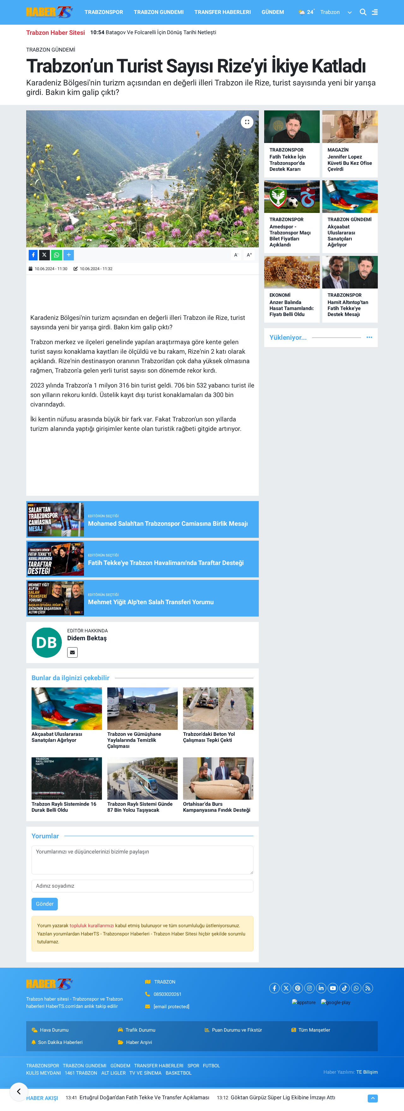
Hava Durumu (54, 1030)
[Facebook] (274, 988)
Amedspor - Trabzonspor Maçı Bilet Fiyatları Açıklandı (290, 236)
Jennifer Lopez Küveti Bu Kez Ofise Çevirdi (350, 163)
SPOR (193, 1066)
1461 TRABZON (81, 1073)
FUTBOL (211, 1066)
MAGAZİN (338, 150)
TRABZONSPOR (104, 12)
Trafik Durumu (140, 1030)
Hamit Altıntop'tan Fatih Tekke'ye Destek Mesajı (348, 308)
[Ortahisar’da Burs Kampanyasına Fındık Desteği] (218, 778)
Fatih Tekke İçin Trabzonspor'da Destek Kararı (288, 163)
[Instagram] (309, 988)
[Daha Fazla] (68, 255)
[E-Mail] (72, 652)
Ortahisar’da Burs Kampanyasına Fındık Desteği (216, 807)
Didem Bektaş (87, 638)
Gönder (45, 904)
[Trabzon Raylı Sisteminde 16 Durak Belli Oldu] (67, 778)
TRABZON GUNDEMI (159, 12)
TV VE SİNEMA (145, 1073)
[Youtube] (333, 988)
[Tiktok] (344, 988)
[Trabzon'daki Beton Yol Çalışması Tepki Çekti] (218, 708)
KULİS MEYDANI (43, 1073)
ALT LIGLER (113, 1073)
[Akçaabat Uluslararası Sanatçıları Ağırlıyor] (67, 708)
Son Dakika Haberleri (60, 1042)
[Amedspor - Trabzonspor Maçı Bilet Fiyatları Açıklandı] (292, 196)
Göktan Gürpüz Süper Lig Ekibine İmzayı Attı (283, 1097)
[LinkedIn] (321, 988)
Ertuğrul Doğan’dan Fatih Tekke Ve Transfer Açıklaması (144, 1097)
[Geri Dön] (18, 1092)
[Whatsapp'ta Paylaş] (56, 255)
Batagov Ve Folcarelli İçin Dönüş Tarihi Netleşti (153, 32)
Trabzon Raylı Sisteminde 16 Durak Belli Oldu (64, 807)
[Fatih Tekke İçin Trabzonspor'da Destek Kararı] (292, 126)
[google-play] (335, 1002)
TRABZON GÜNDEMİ (50, 50)
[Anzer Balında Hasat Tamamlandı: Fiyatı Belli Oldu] (292, 272)
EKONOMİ (280, 295)
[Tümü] (369, 337)
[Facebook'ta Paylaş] (33, 255)
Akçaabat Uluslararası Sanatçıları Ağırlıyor (57, 737)
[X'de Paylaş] (44, 255)
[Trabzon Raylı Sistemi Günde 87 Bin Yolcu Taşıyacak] (142, 778)
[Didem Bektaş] (47, 642)
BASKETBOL (179, 1073)
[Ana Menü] (372, 12)
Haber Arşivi (139, 1042)
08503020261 (167, 994)
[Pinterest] (298, 988)
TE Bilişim (367, 1072)
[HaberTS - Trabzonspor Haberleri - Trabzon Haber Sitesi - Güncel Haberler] (50, 11)
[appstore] (303, 1002)
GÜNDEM (273, 12)
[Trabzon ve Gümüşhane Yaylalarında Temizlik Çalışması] (142, 708)
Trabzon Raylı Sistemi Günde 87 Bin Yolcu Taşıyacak (140, 807)
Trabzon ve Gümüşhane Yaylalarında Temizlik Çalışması (134, 740)
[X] (286, 988)
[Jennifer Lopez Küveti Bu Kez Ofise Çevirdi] (350, 126)
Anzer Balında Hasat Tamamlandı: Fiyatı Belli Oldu (292, 308)
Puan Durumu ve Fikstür (237, 1030)
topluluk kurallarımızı (92, 925)
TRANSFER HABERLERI (222, 12)
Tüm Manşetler (314, 1030)
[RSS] (368, 988)
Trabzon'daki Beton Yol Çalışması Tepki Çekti (209, 737)
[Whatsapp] (356, 988)
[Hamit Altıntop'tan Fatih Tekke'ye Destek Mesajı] (350, 272)
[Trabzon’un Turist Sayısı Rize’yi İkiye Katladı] (142, 178)
